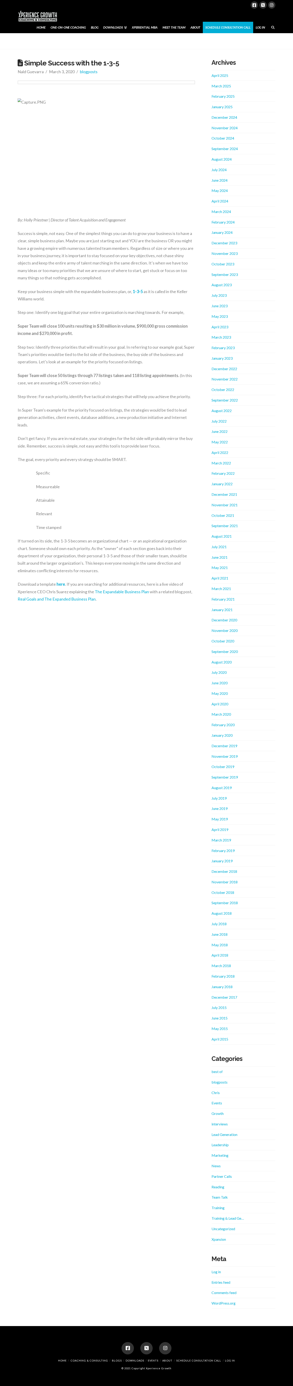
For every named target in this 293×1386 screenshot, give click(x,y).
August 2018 (222, 913)
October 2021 (223, 515)
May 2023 (220, 316)
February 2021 (223, 599)
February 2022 (223, 473)
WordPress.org (224, 1303)
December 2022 (224, 369)
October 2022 (223, 389)
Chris (216, 1092)
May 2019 (220, 819)
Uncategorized (223, 1229)
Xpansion (219, 1239)
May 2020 (220, 693)
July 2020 (219, 672)
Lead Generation (224, 1134)
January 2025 (222, 107)
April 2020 (220, 704)
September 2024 (225, 148)
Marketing (220, 1155)
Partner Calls (222, 1176)
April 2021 (220, 578)
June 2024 (220, 180)
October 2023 (223, 264)
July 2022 (219, 421)
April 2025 (220, 75)
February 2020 (223, 725)
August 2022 (222, 410)
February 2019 (223, 850)
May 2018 (220, 945)
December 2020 (224, 620)
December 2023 (224, 243)
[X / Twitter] (263, 5)
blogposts (89, 71)
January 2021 (222, 609)
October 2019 (223, 766)
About (167, 1360)
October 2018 (223, 892)
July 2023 (219, 295)
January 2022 (222, 484)
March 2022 (221, 463)
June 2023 (220, 306)
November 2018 (225, 882)
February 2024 (223, 222)
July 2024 (219, 169)
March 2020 (221, 714)
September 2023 (225, 274)
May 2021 (220, 567)
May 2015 (220, 1028)
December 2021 (224, 494)
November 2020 (225, 630)
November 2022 (225, 379)
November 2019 (225, 756)
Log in (216, 1272)
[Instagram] (271, 5)
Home (62, 1360)
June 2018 (220, 934)
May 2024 (220, 190)
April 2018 (220, 955)
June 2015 (220, 1018)
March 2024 (221, 211)
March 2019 (221, 840)
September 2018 (225, 903)
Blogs (117, 1360)
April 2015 (220, 1039)
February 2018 (223, 976)
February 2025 (223, 96)
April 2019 (220, 829)
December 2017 (224, 997)
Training (218, 1207)
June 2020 (220, 683)
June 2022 (220, 431)
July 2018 (219, 924)
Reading (218, 1187)
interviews (220, 1124)
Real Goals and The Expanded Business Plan (57, 598)
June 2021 (220, 557)
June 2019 (220, 808)
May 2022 (220, 442)
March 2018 (221, 965)
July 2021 (219, 547)
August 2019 (222, 787)
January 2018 (222, 986)
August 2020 (222, 662)
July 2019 (219, 798)
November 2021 (225, 505)
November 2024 (225, 128)
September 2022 (225, 400)
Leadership (220, 1145)
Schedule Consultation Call (198, 1360)
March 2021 (221, 588)
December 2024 (224, 117)
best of (217, 1071)
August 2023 (222, 285)
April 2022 (220, 452)
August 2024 (222, 159)
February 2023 (223, 347)
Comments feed (224, 1292)
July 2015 (219, 1007)
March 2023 (221, 337)
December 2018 (224, 871)
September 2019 (225, 777)
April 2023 (220, 327)
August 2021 (222, 536)
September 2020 (225, 651)
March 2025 (221, 86)
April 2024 (220, 201)
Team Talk (220, 1197)
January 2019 (222, 861)
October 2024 (223, 138)
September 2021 (225, 525)
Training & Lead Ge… (228, 1218)
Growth (218, 1113)
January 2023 (222, 358)
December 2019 (224, 746)
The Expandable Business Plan (122, 591)
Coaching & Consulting (89, 1360)
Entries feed (221, 1282)
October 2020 (223, 641)
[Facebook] (254, 5)
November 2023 (225, 253)
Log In (230, 1360)
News (216, 1166)
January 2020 (222, 735)
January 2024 (222, 232)
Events (217, 1103)
